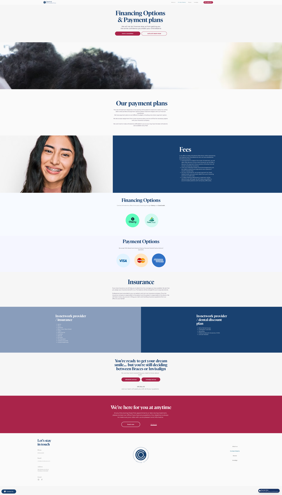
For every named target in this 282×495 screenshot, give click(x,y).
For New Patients (235, 451)
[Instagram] (38, 480)
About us (234, 446)
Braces (235, 456)
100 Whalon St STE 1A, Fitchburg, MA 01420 (43, 470)
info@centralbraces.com (44, 461)
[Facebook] (42, 480)
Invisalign (234, 460)
